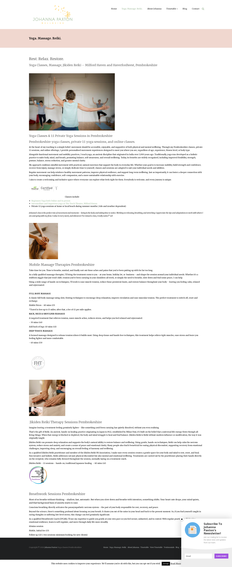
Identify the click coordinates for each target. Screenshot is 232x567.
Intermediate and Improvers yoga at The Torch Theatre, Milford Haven (64, 203)
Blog (185, 8)
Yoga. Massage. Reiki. (132, 8)
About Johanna (154, 8)
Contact (195, 8)
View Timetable (156, 547)
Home (114, 8)
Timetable (171, 8)
